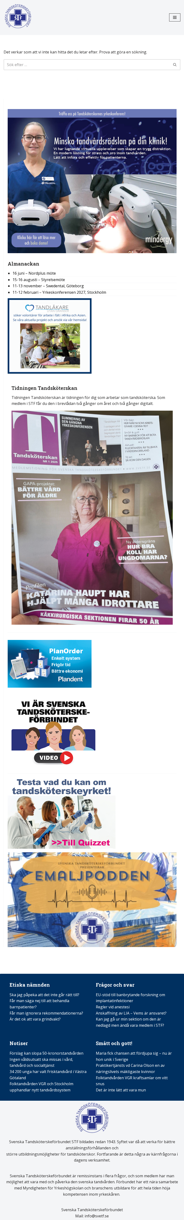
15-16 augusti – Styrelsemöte (38, 279)
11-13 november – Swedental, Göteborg (48, 285)
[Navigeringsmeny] (174, 17)
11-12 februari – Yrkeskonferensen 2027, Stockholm (59, 292)
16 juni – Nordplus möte (34, 273)
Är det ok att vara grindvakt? (35, 1019)
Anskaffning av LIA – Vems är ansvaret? (131, 1013)
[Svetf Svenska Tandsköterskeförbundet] (18, 17)
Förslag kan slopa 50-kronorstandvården (46, 1053)
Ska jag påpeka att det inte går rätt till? (44, 994)
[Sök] (175, 64)
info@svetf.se (96, 1216)
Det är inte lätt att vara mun (121, 1090)
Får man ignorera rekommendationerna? (46, 1013)
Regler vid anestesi (113, 1007)
